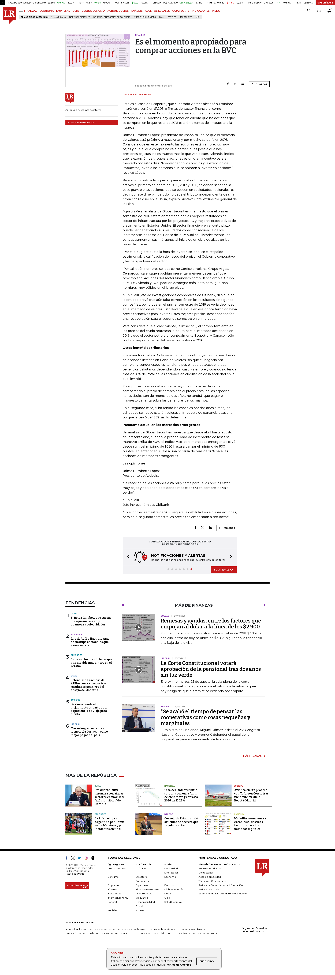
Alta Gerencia (143, 864)
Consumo (113, 876)
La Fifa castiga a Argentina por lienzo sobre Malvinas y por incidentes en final (110, 824)
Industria (76, 634)
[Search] (308, 10)
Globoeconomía (173, 889)
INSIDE (216, 10)
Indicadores (114, 893)
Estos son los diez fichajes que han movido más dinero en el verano (92, 663)
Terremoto (186, 17)
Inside (167, 893)
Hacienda (169, 786)
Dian (161, 17)
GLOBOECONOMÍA (93, 10)
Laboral (75, 724)
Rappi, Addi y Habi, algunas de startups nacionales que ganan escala (90, 642)
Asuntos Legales (117, 868)
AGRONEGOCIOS (118, 10)
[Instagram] (88, 858)
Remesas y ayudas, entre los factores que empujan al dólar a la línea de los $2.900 (211, 624)
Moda (74, 613)
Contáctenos (206, 872)
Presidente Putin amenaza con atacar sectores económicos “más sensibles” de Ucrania (110, 797)
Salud (74, 676)
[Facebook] (228, 84)
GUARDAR (261, 84)
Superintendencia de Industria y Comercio (223, 893)
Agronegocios (116, 864)
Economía (170, 876)
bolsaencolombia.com (193, 929)
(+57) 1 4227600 (74, 873)
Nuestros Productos (210, 868)
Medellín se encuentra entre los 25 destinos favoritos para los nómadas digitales (250, 824)
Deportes (76, 655)
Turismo (75, 700)
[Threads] (94, 858)
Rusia (98, 786)
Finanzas (112, 889)
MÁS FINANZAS (252, 755)
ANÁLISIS (137, 10)
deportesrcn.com (208, 933)
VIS (197, 17)
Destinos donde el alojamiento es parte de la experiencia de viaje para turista (89, 709)
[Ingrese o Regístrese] (329, 10)
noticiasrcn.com (149, 933)
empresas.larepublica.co (132, 929)
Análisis (168, 864)
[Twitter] (235, 84)
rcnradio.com (128, 933)
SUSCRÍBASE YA (223, 569)
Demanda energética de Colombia (111, 17)
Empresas (113, 885)
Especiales (142, 885)
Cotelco (172, 17)
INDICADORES (201, 10)
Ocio (167, 897)
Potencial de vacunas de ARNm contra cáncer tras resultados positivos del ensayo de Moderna (89, 685)
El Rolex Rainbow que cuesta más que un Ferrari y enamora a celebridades (91, 621)
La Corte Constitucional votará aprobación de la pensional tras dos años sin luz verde (211, 669)
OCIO (75, 10)
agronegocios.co (105, 929)
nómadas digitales (79, 17)
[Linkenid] (81, 858)
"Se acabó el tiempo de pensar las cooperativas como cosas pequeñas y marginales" (205, 717)
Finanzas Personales (147, 889)
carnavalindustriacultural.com (82, 933)
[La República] (9, 15)
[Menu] (21, 10)
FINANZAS (30, 10)
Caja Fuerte (142, 868)
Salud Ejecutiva (173, 902)
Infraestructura (144, 893)
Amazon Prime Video (145, 17)
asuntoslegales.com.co (78, 929)
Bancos (168, 814)
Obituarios (142, 897)
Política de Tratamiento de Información (221, 885)
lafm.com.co (168, 933)
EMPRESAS (63, 10)
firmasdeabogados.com (163, 929)
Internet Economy (118, 897)
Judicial (238, 786)
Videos (140, 910)
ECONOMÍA (47, 10)
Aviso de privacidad (210, 876)
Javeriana (60, 17)
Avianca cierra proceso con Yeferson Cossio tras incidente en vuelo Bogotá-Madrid (251, 795)
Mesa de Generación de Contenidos (219, 864)
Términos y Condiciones (212, 881)
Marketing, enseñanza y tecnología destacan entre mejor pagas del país (89, 732)
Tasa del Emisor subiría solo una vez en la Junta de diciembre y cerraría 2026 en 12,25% (181, 795)
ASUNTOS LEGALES (157, 10)
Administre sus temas (82, 122)
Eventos (168, 885)
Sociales (112, 910)
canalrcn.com (110, 933)
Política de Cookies (178, 964)
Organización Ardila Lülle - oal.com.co (254, 930)
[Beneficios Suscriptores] (319, 10)
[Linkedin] (242, 84)
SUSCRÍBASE (325, 2)
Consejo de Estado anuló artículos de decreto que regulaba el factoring (181, 822)
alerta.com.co (187, 933)
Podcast (112, 902)
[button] (127, 557)
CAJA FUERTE (180, 10)
